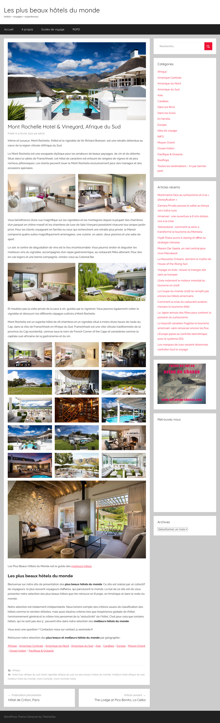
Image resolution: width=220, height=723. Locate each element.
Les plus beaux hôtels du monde (52, 10)
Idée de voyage (167, 130)
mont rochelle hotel (65, 678)
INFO (161, 136)
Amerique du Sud (82, 645)
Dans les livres (167, 113)
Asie (98, 645)
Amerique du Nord (57, 645)
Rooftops (163, 160)
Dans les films (166, 107)
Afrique (12, 645)
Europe (121, 645)
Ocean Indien (18, 650)
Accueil (8, 29)
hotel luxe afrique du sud (26, 674)
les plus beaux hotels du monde (93, 674)
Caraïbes (108, 645)
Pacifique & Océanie (41, 650)
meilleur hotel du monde (22, 678)
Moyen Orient (136, 645)
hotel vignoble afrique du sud (57, 674)
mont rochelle (45, 678)
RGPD (76, 29)
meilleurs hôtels (81, 566)
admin (41, 133)
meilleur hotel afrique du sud (128, 674)
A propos (27, 29)
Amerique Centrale (31, 645)
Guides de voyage (52, 29)
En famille (164, 118)
